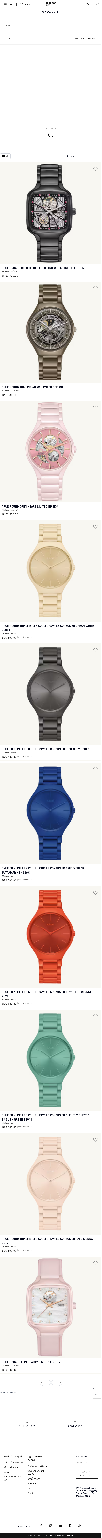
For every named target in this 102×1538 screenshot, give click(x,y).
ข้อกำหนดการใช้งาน (37, 1466)
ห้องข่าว (31, 1493)
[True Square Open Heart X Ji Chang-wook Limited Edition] (51, 213)
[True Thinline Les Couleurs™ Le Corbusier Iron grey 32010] (51, 694)
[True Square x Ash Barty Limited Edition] (51, 1307)
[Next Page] (59, 1383)
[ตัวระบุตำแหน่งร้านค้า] (88, 4)
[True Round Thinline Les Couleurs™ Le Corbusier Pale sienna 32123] (51, 1184)
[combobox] (8, 38)
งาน (29, 1488)
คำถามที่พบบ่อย (11, 1467)
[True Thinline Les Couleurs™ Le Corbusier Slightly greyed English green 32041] (51, 1060)
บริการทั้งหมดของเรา (14, 1462)
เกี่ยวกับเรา (32, 1483)
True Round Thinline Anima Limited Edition (32, 387)
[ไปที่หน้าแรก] (51, 4)
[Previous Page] (42, 1383)
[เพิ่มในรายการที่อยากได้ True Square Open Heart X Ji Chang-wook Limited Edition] (95, 169)
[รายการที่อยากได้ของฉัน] (97, 4)
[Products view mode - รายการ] (3, 156)
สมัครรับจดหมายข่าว (87, 1474)
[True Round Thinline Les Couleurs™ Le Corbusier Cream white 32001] (51, 571)
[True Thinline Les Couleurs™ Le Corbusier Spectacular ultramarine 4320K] (51, 813)
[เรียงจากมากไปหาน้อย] (100, 156)
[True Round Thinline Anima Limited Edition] (51, 332)
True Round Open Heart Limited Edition (30, 506)
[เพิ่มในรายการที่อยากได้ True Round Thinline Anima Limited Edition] (95, 288)
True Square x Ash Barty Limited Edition (31, 1362)
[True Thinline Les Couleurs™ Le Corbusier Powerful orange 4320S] (51, 937)
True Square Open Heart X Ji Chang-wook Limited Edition (43, 268)
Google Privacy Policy (86, 1491)
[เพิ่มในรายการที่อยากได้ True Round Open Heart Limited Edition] (95, 407)
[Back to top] (51, 134)
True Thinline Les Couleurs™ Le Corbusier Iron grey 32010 (45, 749)
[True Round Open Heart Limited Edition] (51, 451)
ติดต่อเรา (8, 1471)
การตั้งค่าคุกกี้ (33, 1478)
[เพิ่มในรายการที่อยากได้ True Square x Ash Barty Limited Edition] (95, 1263)
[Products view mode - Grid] (7, 156)
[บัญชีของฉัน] (92, 4)
